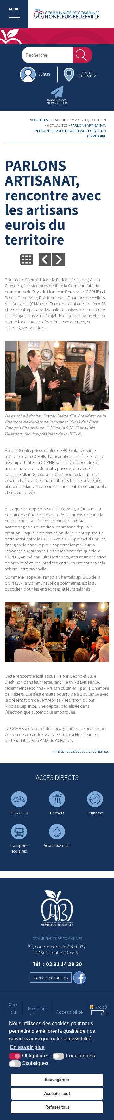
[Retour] (26, 259)
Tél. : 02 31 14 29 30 (57, 964)
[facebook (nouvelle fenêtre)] (79, 978)
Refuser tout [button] (57, 1107)
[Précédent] (45, 259)
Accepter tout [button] (57, 1093)
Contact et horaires (51, 978)
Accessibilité (69, 1011)
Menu (14, 9)
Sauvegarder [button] (57, 1079)
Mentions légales (38, 1012)
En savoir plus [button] (27, 1047)
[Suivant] (58, 259)
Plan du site (13, 1011)
